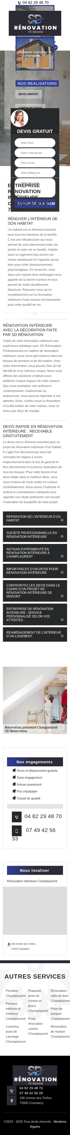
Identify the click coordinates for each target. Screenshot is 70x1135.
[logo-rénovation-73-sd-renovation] (35, 23)
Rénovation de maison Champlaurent (58, 1031)
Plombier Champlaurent (13, 993)
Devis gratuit (28, 94)
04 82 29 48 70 (35, 2)
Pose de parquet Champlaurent (58, 1013)
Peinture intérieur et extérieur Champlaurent (13, 1011)
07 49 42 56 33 (31, 1093)
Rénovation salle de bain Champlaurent (58, 995)
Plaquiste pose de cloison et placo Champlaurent (36, 1000)
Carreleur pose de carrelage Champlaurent (13, 1034)
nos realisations (37, 83)
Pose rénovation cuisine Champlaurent (36, 1026)
